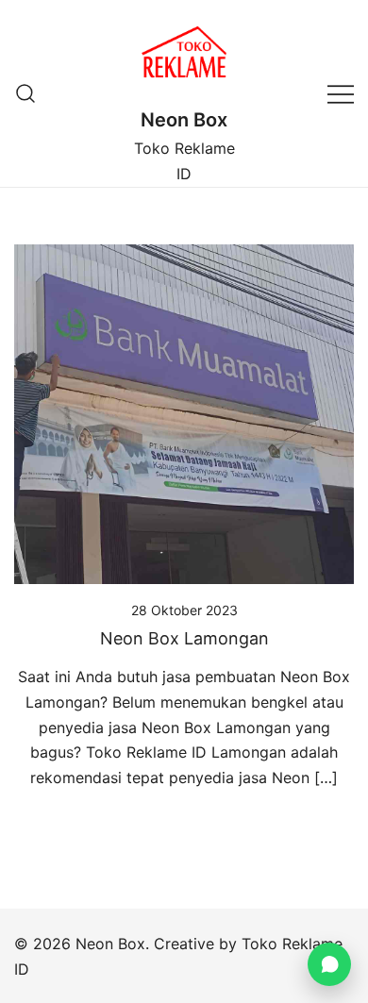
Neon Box (184, 120)
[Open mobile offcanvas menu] (340, 93)
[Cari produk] (26, 93)
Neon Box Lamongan (184, 638)
